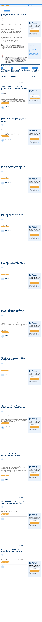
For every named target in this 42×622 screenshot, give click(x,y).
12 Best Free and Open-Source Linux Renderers (25, 70)
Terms (38, 34)
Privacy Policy (32, 102)
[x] (31, 5)
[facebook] (28, 5)
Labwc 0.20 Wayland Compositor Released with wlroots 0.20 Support (34, 50)
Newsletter (36, 5)
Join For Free (34, 98)
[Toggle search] (40, 5)
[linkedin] (30, 5)
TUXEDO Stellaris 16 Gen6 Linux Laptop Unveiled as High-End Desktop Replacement (5, 70)
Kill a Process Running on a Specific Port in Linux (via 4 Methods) (36, 70)
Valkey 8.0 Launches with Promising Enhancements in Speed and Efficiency (15, 70)
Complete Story (4, 135)
